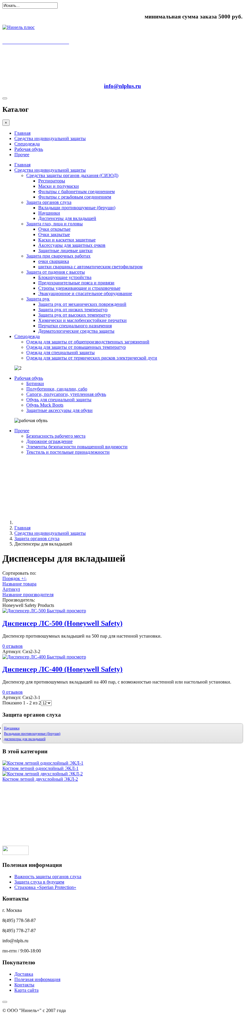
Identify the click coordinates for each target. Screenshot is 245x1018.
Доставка (23, 974)
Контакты (24, 984)
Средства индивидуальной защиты (50, 138)
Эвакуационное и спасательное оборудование (85, 293)
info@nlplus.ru (122, 86)
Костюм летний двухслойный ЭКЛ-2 (40, 779)
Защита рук (38, 298)
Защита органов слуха (48, 202)
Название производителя (27, 594)
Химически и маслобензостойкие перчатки (82, 320)
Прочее (21, 154)
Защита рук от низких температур (73, 309)
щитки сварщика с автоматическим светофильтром (90, 266)
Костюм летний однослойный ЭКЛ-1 (40, 768)
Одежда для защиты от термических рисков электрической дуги (91, 357)
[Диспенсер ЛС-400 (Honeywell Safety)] (24, 656)
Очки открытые (54, 229)
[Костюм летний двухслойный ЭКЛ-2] (42, 773)
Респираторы (51, 180)
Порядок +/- (14, 578)
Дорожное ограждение (49, 441)
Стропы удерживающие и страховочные (79, 288)
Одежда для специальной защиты (60, 352)
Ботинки (35, 383)
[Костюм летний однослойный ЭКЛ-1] (42, 763)
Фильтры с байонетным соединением (76, 191)
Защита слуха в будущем (39, 881)
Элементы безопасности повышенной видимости (77, 446)
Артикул (11, 589)
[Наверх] (4, 1002)
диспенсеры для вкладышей (24, 739)
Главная (22, 133)
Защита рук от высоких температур (74, 314)
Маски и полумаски (58, 186)
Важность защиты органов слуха (47, 876)
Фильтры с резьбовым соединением (74, 196)
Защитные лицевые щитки (65, 250)
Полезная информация (37, 979)
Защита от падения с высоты (55, 272)
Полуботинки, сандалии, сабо (56, 388)
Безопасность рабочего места (55, 436)
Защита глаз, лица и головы (54, 223)
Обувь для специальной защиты (58, 399)
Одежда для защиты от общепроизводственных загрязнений (87, 341)
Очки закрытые (54, 234)
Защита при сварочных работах (58, 255)
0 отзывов (12, 646)
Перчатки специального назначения (75, 325)
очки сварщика (53, 261)
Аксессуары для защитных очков (71, 245)
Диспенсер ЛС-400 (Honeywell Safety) (62, 669)
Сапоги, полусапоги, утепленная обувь (66, 394)
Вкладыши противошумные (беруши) (76, 207)
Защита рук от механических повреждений (82, 304)
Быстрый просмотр (66, 610)
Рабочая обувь (28, 149)
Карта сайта (26, 990)
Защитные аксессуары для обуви (59, 410)
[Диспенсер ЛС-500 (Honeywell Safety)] (24, 610)
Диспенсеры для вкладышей (67, 218)
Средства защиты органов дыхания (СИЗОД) (72, 175)
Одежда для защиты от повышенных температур (76, 347)
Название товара (19, 583)
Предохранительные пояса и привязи (76, 282)
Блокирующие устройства (64, 277)
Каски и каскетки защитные (67, 239)
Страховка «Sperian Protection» (45, 887)
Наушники (49, 213)
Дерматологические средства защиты (76, 331)
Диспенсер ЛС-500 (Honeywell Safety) (62, 623)
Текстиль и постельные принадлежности (68, 452)
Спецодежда (27, 143)
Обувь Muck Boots (44, 404)
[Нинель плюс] (18, 27)
